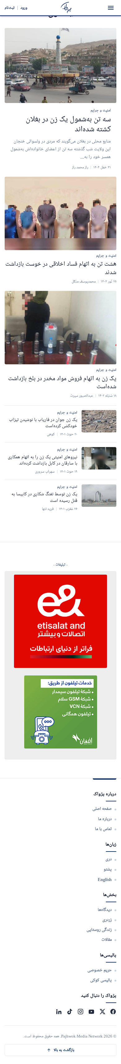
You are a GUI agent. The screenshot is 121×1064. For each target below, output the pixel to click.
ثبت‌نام (10, 8)
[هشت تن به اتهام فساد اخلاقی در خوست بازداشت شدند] (60, 213)
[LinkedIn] (59, 1011)
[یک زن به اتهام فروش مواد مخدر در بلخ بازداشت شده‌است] (60, 327)
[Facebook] (113, 1011)
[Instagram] (80, 1011)
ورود (23, 8)
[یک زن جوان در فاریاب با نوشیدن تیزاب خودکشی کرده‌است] (99, 421)
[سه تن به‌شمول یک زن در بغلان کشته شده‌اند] (60, 65)
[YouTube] (91, 1011)
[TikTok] (69, 1011)
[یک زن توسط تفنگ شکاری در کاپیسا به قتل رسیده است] (99, 495)
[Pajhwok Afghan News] (66, 8)
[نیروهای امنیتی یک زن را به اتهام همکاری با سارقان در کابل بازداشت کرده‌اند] (99, 458)
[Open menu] (110, 8)
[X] (102, 1011)
